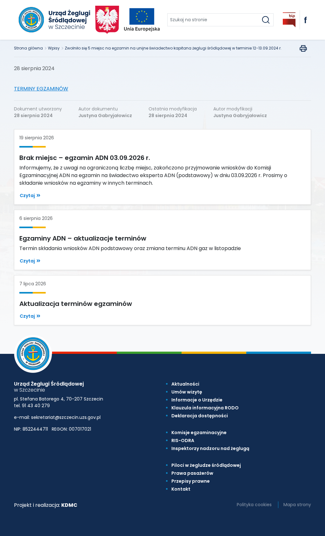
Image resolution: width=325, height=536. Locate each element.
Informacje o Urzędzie (196, 400)
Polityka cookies (254, 504)
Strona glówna (28, 48)
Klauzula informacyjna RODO (205, 408)
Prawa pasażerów (192, 473)
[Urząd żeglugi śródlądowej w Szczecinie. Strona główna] (53, 20)
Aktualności (185, 384)
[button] (30, 195)
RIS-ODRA (182, 440)
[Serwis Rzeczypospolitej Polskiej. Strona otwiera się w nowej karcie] (107, 20)
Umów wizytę (186, 392)
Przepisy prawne (190, 481)
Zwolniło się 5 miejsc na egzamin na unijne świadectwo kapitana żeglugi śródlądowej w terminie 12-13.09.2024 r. (173, 48)
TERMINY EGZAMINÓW (41, 88)
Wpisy (54, 48)
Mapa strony (297, 504)
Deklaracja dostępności (199, 416)
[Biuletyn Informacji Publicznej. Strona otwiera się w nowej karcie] (289, 20)
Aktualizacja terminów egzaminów (75, 303)
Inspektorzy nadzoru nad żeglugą (210, 448)
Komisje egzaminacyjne (199, 432)
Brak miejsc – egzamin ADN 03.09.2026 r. (84, 157)
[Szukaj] (265, 20)
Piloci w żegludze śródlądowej (206, 465)
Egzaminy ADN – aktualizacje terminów (82, 238)
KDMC (69, 505)
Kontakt (180, 489)
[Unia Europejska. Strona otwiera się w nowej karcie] (142, 20)
